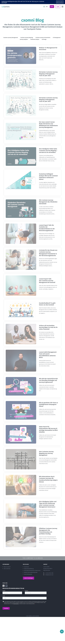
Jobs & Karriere (7, 568)
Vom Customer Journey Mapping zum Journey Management (46, 453)
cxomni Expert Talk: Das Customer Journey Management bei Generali (47, 280)
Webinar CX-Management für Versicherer (48, 48)
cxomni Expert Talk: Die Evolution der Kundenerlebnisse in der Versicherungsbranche (47, 227)
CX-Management (56, 37)
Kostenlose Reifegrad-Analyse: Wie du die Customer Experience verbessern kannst (48, 176)
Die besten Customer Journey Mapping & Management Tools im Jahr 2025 (48, 99)
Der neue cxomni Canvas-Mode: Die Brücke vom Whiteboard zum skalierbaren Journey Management (48, 124)
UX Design (44, 39)
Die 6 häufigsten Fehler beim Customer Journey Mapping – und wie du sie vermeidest (48, 150)
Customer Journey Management (10, 37)
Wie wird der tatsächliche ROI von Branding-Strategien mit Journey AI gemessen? (48, 380)
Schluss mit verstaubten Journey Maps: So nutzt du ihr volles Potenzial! (48, 327)
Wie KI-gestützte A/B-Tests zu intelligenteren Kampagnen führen (48, 404)
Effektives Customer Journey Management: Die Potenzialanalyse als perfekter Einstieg (48, 531)
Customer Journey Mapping (26, 37)
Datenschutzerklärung (29, 568)
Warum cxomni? (7, 566)
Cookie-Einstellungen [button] (28, 578)
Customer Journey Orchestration (42, 37)
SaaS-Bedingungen (28, 574)
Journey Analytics (24, 39)
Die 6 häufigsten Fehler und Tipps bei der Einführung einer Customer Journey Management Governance (47, 504)
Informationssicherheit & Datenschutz (32, 570)
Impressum (26, 566)
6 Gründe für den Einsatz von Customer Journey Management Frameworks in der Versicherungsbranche (48, 252)
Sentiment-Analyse (34, 39)
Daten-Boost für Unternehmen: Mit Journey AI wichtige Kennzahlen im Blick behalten (48, 429)
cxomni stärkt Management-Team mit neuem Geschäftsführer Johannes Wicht (48, 354)
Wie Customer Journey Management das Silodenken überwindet (48, 201)
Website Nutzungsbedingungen (30, 572)
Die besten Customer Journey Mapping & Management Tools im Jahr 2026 (48, 73)
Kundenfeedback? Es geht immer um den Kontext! (47, 304)
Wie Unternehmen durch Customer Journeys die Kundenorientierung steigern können (48, 479)
